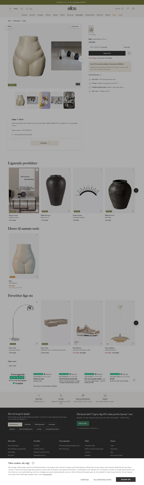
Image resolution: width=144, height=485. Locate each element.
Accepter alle (125, 479)
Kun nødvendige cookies (102, 479)
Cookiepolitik (47, 474)
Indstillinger (85, 479)
